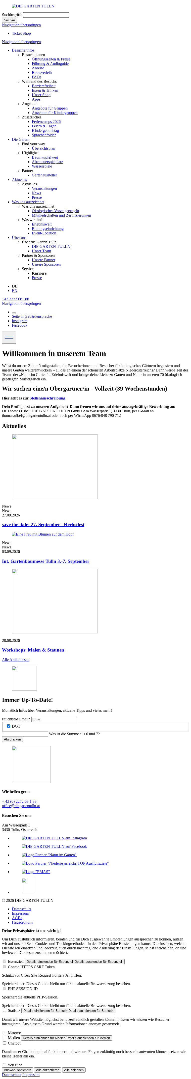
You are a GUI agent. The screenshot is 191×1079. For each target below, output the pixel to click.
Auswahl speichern (17, 1070)
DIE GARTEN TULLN (51, 246)
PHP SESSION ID (23, 989)
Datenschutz (21, 909)
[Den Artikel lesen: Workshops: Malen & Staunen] (55, 632)
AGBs (17, 918)
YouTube (15, 1065)
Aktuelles (19, 179)
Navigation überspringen (21, 25)
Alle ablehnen (74, 1070)
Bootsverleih (42, 72)
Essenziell (16, 961)
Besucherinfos (23, 50)
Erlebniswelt (41, 224)
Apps (36, 99)
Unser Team (41, 251)
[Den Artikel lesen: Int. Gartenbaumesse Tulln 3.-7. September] (43, 534)
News (36, 193)
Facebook (19, 325)
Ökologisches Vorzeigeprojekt (55, 211)
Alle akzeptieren (47, 1070)
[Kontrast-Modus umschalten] (14, 313)
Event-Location (44, 233)
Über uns (19, 237)
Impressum (20, 913)
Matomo (14, 1033)
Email (16, 719)
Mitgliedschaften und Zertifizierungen (61, 215)
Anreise (38, 68)
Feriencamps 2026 (46, 121)
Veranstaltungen (44, 188)
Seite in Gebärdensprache (32, 316)
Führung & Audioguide (50, 63)
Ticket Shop (21, 33)
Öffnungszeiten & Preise (51, 59)
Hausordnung (22, 922)
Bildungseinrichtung (48, 229)
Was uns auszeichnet (28, 202)
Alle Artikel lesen (15, 659)
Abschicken (12, 739)
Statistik (14, 1010)
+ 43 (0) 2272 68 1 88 (19, 801)
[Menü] (9, 338)
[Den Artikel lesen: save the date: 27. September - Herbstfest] (55, 498)
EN (14, 290)
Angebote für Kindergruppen (55, 113)
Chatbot (14, 1043)
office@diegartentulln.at (21, 806)
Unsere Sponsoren (46, 264)
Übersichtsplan (43, 148)
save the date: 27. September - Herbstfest (43, 524)
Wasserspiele (42, 166)
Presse (37, 197)
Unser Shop (41, 95)
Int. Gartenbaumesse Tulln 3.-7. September (45, 561)
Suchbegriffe (12, 15)
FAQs (36, 77)
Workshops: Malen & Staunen (33, 650)
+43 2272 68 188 (15, 299)
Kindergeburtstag (45, 130)
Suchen (9, 20)
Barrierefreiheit (43, 86)
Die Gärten (20, 139)
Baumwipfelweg (45, 157)
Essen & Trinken (45, 90)
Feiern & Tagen (44, 126)
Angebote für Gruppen (50, 108)
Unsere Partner (43, 260)
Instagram (19, 321)
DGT (16, 726)
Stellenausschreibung (47, 398)
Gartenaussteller (44, 175)
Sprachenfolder (44, 135)
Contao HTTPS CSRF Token (31, 967)
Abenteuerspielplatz (47, 162)
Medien (14, 1038)
